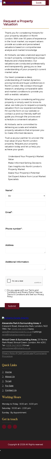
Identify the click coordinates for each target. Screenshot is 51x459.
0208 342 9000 (14, 345)
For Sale (9, 385)
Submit (12, 306)
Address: (9, 245)
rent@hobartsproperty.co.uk (16, 334)
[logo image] (15, 317)
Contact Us (10, 390)
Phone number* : (14, 228)
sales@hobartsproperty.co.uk (17, 331)
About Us (10, 376)
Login (38, 3)
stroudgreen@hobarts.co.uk (16, 348)
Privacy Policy (9, 353)
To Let (8, 381)
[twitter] (9, 427)
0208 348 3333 (19, 329)
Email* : (9, 212)
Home (8, 372)
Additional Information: (17, 262)
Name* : (9, 190)
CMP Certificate (25, 353)
